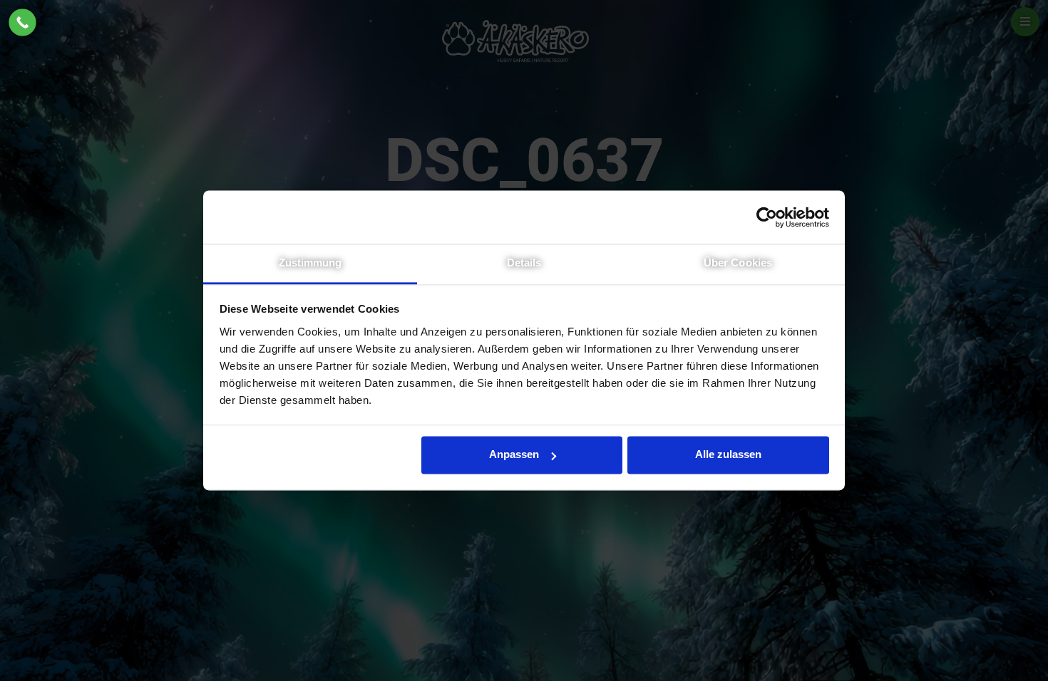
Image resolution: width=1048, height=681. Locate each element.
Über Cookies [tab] (738, 262)
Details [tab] (524, 262)
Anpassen (514, 454)
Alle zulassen (728, 454)
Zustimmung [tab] (310, 262)
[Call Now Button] (22, 22)
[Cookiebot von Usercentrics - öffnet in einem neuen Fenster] (766, 217)
